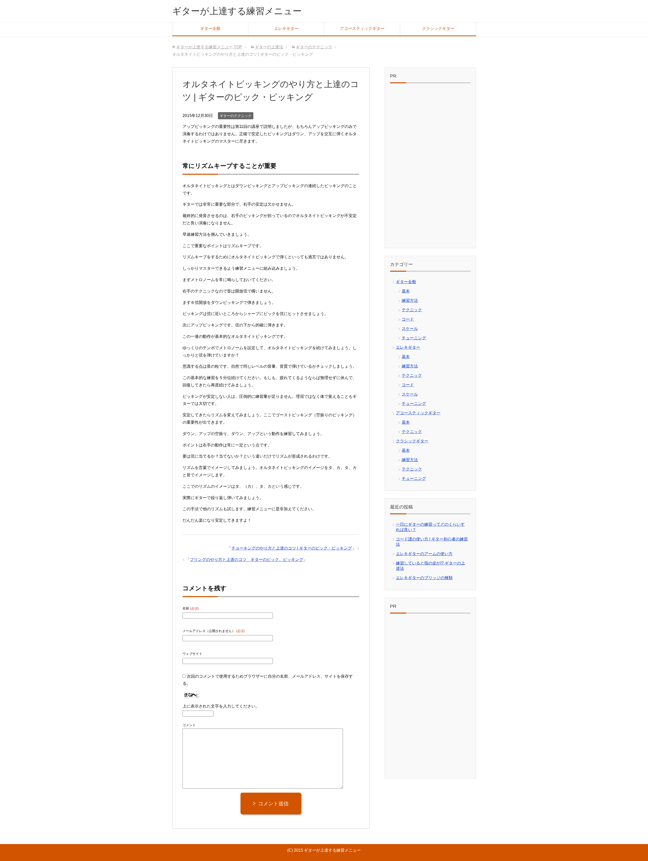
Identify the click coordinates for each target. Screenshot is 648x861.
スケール (410, 328)
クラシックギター (438, 28)
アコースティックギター (362, 28)
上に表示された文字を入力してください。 (221, 706)
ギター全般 (210, 28)
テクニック (412, 310)
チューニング (414, 338)
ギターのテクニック (236, 116)
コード (408, 319)
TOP (209, 47)
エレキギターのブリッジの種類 (424, 578)
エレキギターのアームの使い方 (424, 554)
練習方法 (410, 300)
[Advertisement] (430, 167)
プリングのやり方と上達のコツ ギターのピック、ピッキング (246, 559)
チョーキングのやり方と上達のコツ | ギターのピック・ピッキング (291, 548)
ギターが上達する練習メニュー (237, 11)
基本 (406, 291)
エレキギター (286, 28)
